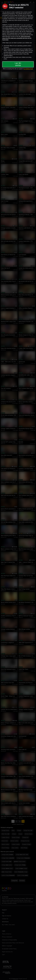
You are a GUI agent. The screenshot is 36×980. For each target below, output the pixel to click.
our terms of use (28, 68)
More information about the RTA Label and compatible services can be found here (16, 38)
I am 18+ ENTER (18, 64)
